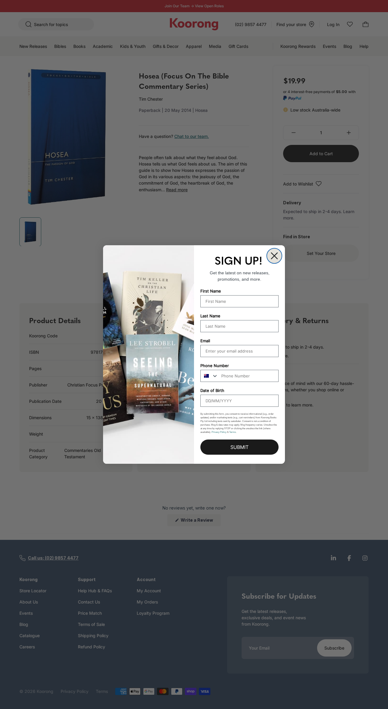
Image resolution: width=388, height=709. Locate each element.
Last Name (210, 315)
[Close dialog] (274, 255)
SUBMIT (239, 447)
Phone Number (214, 365)
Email (205, 340)
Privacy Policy (219, 432)
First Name (210, 291)
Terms (232, 432)
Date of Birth (212, 390)
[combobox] (209, 376)
